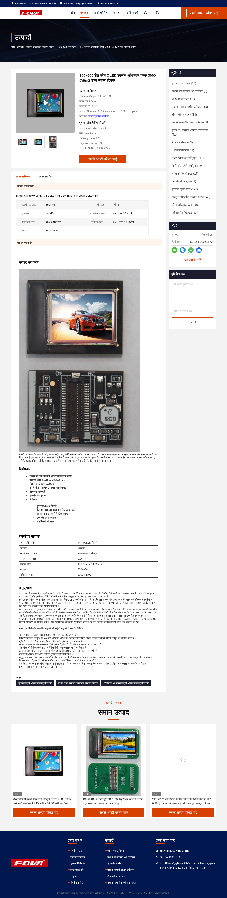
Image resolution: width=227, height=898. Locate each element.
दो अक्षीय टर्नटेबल (115, 863)
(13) (184, 114)
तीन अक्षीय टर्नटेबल (116, 876)
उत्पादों (20, 47)
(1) (184, 181)
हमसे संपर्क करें (76, 869)
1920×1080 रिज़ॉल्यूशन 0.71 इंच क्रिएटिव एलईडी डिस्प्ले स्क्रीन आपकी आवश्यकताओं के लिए (43, 801)
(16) (184, 83)
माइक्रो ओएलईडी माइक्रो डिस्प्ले (40, 47)
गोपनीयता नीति (76, 882)
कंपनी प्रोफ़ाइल (77, 850)
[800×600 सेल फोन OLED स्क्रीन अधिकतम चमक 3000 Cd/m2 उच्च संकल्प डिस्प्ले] (45, 103)
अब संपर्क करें (192, 260)
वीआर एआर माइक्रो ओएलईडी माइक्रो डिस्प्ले (78, 683)
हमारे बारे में (99, 12)
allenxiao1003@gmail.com (78, 3)
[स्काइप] (182, 250)
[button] (17, 767)
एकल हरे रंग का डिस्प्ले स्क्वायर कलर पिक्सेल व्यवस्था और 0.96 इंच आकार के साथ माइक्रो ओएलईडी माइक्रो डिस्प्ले (112, 801)
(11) (183, 98)
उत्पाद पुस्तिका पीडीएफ (98, 116)
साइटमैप (74, 876)
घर (12, 47)
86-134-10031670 (110, 3)
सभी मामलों (132, 12)
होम (73, 12)
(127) (185, 189)
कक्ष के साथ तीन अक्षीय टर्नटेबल (121, 882)
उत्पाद (83, 12)
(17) (185, 173)
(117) (188, 158)
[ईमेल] (199, 250)
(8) (189, 91)
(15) (190, 106)
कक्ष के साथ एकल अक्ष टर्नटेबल (121, 857)
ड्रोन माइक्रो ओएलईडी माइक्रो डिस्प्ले (35, 683)
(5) (182, 142)
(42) (190, 132)
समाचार (117, 12)
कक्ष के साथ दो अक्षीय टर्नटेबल (120, 869)
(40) (191, 197)
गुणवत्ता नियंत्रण (77, 863)
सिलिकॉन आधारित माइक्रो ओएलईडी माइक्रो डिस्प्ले (126, 683)
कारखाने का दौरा (77, 857)
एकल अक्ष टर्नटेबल (115, 850)
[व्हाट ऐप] (191, 250)
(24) (187, 165)
